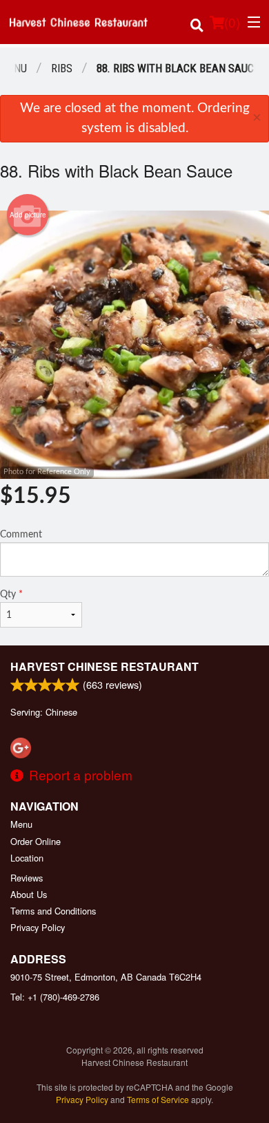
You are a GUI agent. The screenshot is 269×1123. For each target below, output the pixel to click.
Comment (21, 534)
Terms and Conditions (53, 910)
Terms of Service (158, 1099)
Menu (21, 824)
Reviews (26, 877)
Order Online (35, 841)
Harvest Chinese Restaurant (104, 666)
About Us (28, 894)
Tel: (54, 996)
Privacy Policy (37, 927)
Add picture (28, 215)
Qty (11, 594)
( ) (232, 21)
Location (26, 857)
